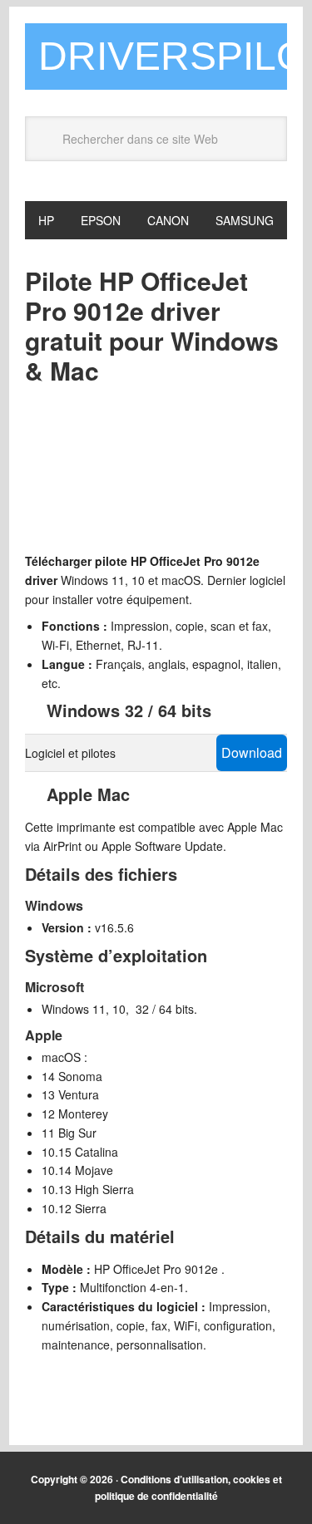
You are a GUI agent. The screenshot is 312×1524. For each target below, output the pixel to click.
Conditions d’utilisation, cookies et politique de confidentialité (188, 1487)
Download (251, 752)
